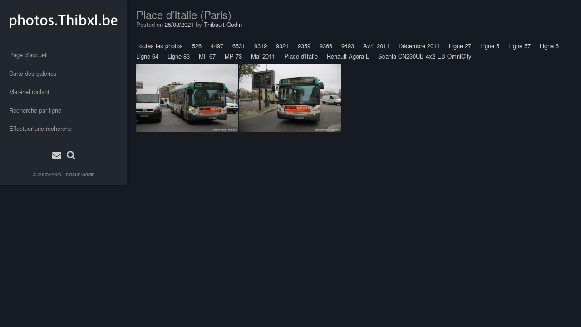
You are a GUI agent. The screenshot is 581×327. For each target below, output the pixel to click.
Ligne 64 (147, 56)
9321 (282, 45)
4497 (217, 45)
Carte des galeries (33, 73)
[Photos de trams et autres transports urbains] (63, 20)
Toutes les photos (159, 45)
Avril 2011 (376, 45)
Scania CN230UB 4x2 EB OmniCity (425, 56)
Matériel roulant (29, 91)
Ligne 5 (489, 45)
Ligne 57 (519, 45)
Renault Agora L (348, 56)
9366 (326, 45)
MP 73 (233, 56)
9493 (347, 45)
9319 (260, 45)
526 (197, 45)
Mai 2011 (263, 56)
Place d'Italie (301, 56)
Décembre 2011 (419, 45)
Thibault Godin (78, 174)
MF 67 (207, 56)
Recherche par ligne (35, 110)
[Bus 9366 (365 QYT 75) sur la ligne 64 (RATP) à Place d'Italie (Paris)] (187, 98)
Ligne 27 (460, 45)
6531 (238, 45)
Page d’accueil (28, 54)
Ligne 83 (178, 56)
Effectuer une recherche (40, 128)
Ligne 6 (549, 45)
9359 (304, 45)
